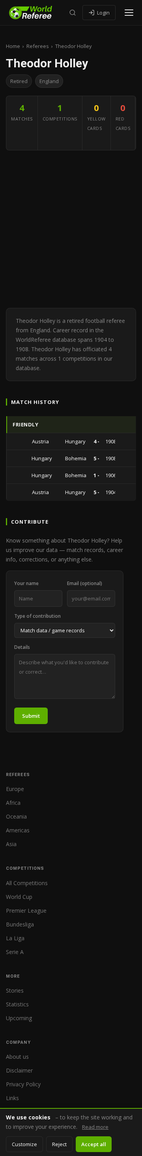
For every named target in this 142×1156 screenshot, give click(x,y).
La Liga (15, 938)
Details (22, 647)
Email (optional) (84, 583)
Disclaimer (19, 1070)
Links (12, 1098)
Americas (18, 830)
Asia (11, 844)
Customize (24, 1144)
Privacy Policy (23, 1084)
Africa (13, 802)
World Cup (19, 896)
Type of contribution (37, 616)
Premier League (26, 910)
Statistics (17, 1004)
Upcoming (19, 1018)
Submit (31, 715)
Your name (26, 583)
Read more (95, 1126)
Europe (15, 789)
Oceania (16, 816)
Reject (59, 1144)
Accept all (93, 1144)
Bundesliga (20, 924)
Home (13, 46)
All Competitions (27, 883)
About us (17, 1056)
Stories (15, 990)
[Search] (72, 13)
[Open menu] (129, 13)
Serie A (15, 952)
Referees (37, 46)
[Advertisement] (71, 229)
